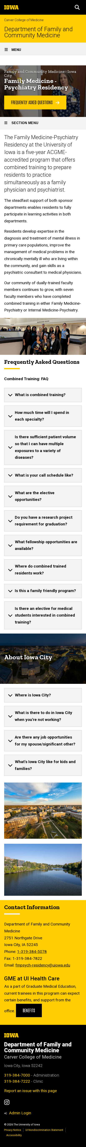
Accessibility (14, 1135)
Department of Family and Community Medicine (38, 32)
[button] (77, 7)
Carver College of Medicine (24, 20)
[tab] (43, 395)
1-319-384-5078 (32, 951)
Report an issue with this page (30, 1090)
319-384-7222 (17, 1081)
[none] (43, 395)
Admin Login (20, 1113)
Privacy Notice (12, 1129)
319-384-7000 (17, 1075)
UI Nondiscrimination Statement (44, 1129)
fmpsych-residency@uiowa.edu (42, 965)
